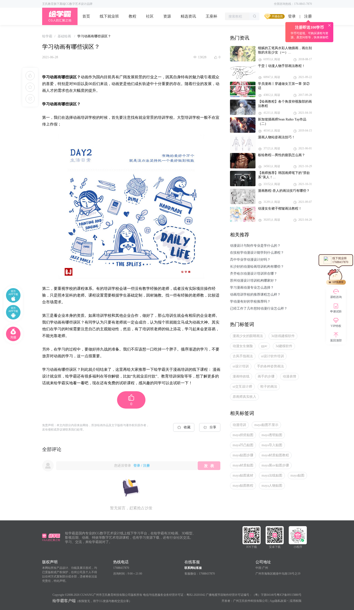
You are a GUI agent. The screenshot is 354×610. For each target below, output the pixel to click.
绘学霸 (47, 36)
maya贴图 (297, 475)
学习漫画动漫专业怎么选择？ (252, 287)
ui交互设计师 (242, 386)
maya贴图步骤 (243, 455)
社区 (150, 16)
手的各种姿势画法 (270, 366)
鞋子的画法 (268, 386)
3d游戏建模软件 (283, 336)
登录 (292, 16)
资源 (167, 16)
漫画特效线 (241, 376)
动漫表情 (289, 376)
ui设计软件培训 (272, 356)
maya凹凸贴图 (243, 445)
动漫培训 (239, 425)
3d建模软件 (283, 346)
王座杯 (211, 16)
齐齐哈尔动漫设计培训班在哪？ (253, 273)
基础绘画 (65, 36)
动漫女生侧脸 (243, 346)
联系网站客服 (193, 568)
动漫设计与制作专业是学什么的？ (255, 245)
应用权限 (296, 601)
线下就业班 (109, 16)
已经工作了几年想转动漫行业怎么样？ (258, 308)
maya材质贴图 (243, 465)
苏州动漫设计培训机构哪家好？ (253, 280)
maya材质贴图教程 (275, 455)
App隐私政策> (279, 601)
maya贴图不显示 (266, 425)
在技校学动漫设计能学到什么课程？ (257, 252)
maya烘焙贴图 (243, 435)
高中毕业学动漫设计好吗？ (250, 259)
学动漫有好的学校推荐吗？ (250, 301)
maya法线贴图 (272, 475)
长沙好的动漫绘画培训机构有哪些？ (257, 266)
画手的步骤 (266, 376)
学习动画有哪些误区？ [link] (94, 36)
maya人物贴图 (272, 485)
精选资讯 (188, 16)
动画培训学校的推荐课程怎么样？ (255, 294)
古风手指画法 (243, 356)
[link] (47, 36)
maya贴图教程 (243, 485)
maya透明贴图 (272, 435)
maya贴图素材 (243, 475)
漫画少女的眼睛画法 (248, 336)
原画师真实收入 (244, 396)
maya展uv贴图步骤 (275, 465)
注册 (146, 465)
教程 (132, 16)
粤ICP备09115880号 (289, 595)
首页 (86, 16)
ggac (264, 346)
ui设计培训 (241, 366)
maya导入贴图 (272, 445)
